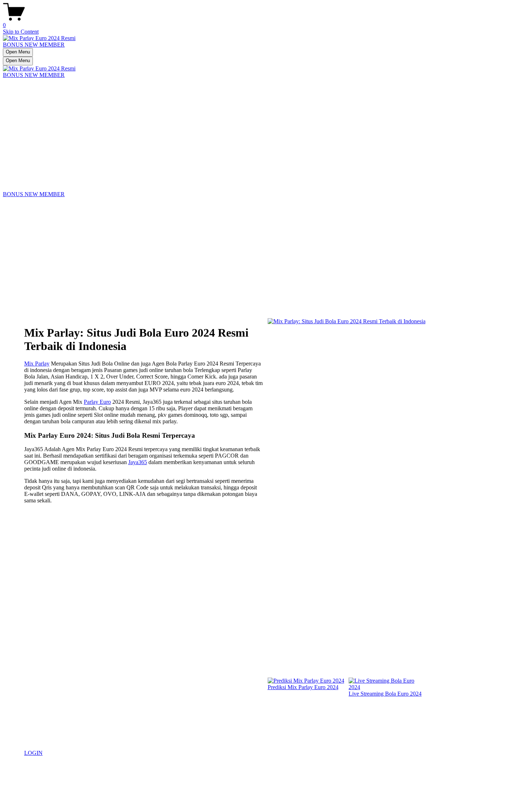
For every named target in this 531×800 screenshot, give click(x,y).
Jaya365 (137, 462)
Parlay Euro (97, 402)
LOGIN (33, 753)
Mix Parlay (36, 363)
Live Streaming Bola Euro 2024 (385, 694)
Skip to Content (21, 32)
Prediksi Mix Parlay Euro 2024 (303, 687)
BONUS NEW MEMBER (34, 45)
